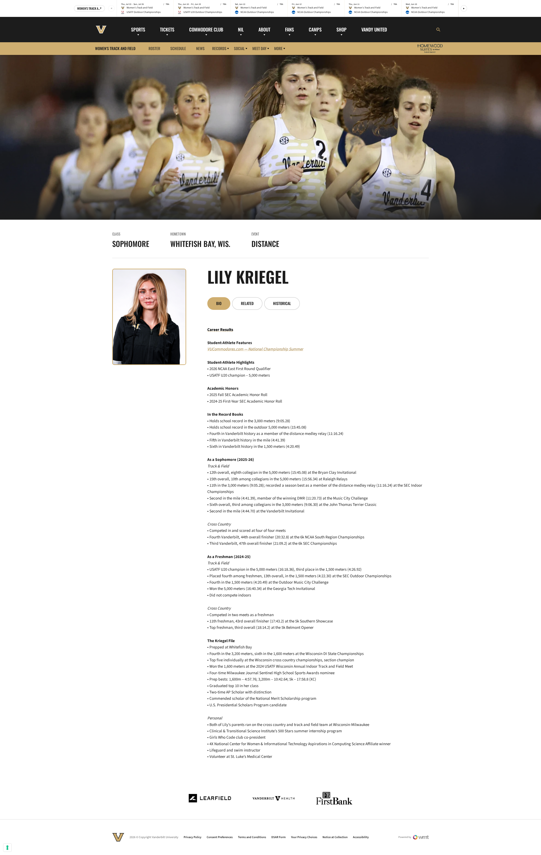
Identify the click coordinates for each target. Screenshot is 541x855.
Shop (341, 29)
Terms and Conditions (252, 837)
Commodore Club (206, 29)
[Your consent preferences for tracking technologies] (7, 848)
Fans (289, 29)
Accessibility (361, 837)
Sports (138, 29)
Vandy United (374, 29)
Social (239, 48)
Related (247, 303)
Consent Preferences (220, 837)
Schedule (178, 48)
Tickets (167, 29)
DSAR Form (278, 837)
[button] (464, 8)
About (264, 29)
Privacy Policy (192, 837)
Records (219, 48)
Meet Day (259, 48)
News (200, 48)
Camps (315, 29)
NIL (241, 29)
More (278, 48)
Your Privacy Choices (304, 837)
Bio (218, 303)
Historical (282, 303)
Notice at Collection (335, 837)
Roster (154, 48)
